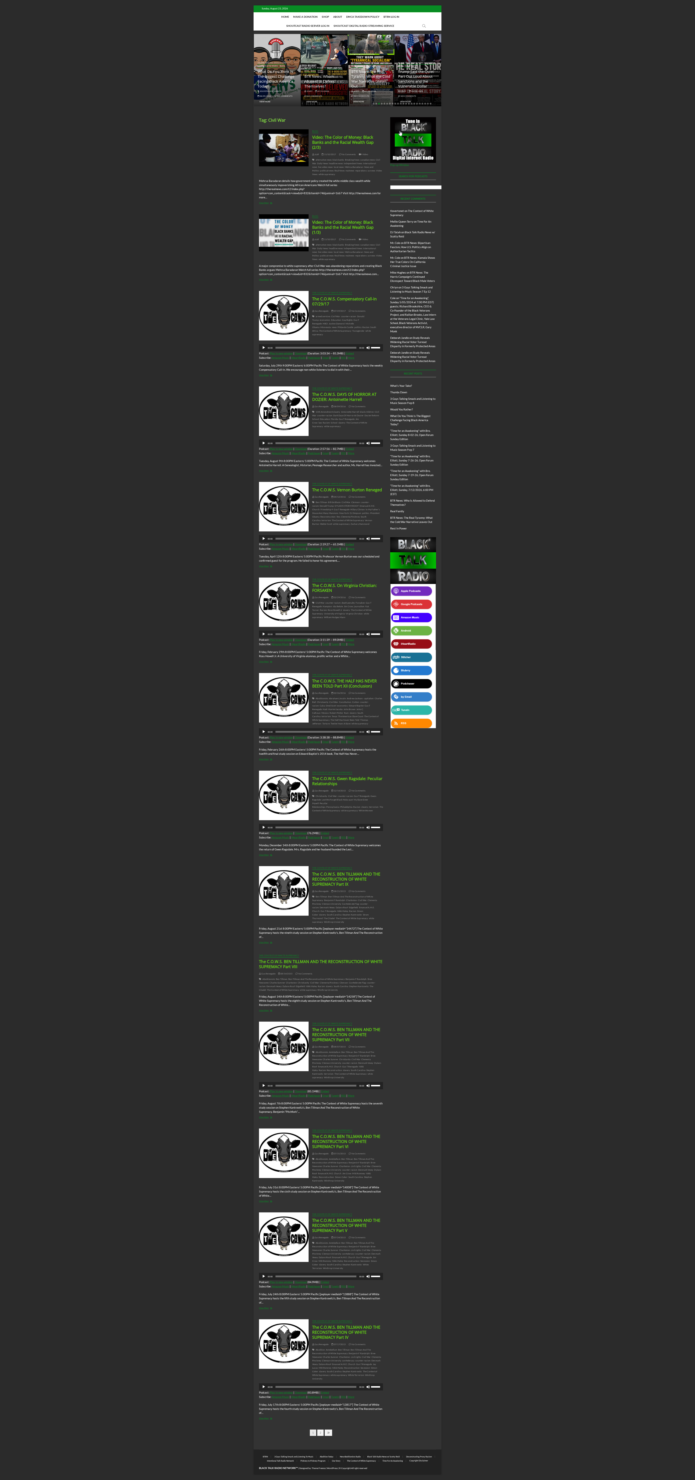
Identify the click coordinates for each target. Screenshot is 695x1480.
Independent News (353, 163)
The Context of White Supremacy (332, 292)
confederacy (348, 1253)
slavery (341, 422)
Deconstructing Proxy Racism (419, 1456)
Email (325, 357)
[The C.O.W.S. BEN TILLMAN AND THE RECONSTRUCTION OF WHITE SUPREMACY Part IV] (284, 1344)
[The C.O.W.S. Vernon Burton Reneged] (284, 506)
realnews (350, 170)
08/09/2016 (339, 406)
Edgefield (353, 907)
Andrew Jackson (355, 698)
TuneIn (335, 357)
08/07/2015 (339, 1046)
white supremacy (327, 174)
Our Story (336, 1461)
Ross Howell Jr (335, 610)
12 (403, 104)
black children (367, 411)
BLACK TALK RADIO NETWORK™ (278, 1468)
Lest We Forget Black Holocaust (337, 799)
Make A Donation (305, 16)
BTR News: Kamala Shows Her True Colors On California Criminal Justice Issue (412, 262)
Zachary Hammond (360, 524)
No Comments (273, 96)
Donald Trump (327, 505)
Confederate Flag (350, 903)
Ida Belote (338, 606)
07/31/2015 (339, 1153)
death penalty (348, 602)
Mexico (325, 713)
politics (358, 327)
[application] (321, 347)
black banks (338, 159)
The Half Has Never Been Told (344, 720)
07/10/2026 (282, 91)
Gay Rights (347, 320)
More (351, 357)
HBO (325, 323)
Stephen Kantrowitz (352, 914)
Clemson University (331, 903)
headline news (336, 163)
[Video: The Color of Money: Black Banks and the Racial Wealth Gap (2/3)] (284, 147)
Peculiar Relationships (320, 805)
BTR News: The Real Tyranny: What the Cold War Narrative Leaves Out (282, 79)
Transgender (358, 330)
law (320, 422)
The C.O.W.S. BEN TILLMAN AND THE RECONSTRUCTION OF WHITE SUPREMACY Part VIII (320, 964)
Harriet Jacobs (335, 709)
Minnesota (325, 327)
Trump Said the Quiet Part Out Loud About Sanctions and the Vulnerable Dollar (328, 79)
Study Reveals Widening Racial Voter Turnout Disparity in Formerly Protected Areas (412, 342)
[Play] (264, 348)
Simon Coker (341, 1177)
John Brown (349, 709)
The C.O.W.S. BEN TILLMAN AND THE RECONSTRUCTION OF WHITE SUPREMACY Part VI (346, 1141)
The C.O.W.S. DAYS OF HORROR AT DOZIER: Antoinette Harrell (344, 396)
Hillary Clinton (357, 509)
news (334, 327)
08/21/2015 (339, 891)
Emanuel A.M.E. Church (329, 1066)
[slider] (376, 347)
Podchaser (314, 357)
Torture (326, 723)
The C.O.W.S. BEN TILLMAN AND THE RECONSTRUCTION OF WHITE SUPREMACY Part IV (346, 1332)
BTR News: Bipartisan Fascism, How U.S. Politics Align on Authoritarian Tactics (410, 247)
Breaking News (352, 159)
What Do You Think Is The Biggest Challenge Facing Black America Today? (410, 420)
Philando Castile (345, 327)
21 (428, 104)
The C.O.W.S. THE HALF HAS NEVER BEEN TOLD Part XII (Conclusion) (344, 683)
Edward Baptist (356, 705)
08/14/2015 (286, 973)
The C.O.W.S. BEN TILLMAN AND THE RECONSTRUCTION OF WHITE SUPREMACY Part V (346, 1225)
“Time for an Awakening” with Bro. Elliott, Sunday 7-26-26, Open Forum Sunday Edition (411, 460)
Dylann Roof (342, 907)
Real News (339, 170)
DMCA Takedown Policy (362, 16)
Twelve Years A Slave (341, 723)
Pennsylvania (332, 807)
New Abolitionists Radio (350, 1456)
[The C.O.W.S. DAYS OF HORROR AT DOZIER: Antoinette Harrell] (284, 411)
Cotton (355, 702)
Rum (346, 713)
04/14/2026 (422, 91)
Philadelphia (346, 807)
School (334, 422)
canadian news (367, 159)
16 (414, 104)
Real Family (397, 511)
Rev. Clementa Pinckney (348, 516)
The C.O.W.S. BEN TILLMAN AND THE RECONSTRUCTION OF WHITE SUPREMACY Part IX (346, 879)
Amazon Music (280, 357)
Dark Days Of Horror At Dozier (348, 415)
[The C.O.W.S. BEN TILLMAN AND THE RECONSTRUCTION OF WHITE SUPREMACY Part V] (284, 1237)
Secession (365, 1261)
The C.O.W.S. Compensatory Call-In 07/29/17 (344, 301)
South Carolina (334, 914)
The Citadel (329, 918)
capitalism (369, 698)
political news (327, 170)
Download (301, 353)
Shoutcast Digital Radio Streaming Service (364, 25)
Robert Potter (336, 713)
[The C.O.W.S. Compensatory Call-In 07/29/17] (284, 315)
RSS (343, 357)
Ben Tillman (321, 502)
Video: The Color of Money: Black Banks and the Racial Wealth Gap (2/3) (343, 142)
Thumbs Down (398, 392)
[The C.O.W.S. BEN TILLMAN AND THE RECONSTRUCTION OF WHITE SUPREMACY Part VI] (284, 1153)
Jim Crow (348, 606)
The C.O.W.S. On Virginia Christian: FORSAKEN (344, 588)
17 (417, 104)
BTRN (278, 66)
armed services (323, 316)
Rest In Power (398, 528)
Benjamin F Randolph (334, 900)
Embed (350, 353)
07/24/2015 (339, 1237)
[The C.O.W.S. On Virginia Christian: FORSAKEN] (284, 602)
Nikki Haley (342, 911)
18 (420, 104)
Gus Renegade (321, 311)
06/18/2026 (329, 91)
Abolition (320, 1349)
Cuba (322, 705)
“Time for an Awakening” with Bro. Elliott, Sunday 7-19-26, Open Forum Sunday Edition (411, 475)
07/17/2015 (339, 1344)
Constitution (345, 702)
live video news (325, 167)
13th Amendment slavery (328, 411)
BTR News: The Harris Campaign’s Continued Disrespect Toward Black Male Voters (412, 276)
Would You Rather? (401, 409)
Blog (272, 66)
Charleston (351, 900)
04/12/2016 (339, 496)
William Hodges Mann (335, 617)
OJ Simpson (355, 513)
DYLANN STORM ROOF (347, 505)
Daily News (322, 163)
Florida (334, 419)
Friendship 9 (327, 509)
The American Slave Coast (350, 716)
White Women (366, 810)
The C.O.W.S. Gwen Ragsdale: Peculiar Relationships (347, 781)
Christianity (322, 702)
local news (339, 167)
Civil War (335, 316)
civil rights (356, 1166)
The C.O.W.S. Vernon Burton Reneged (347, 489)
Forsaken (360, 602)
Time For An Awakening (392, 1461)
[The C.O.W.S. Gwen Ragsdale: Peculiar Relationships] (284, 795)
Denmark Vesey (327, 907)
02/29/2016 (339, 597)
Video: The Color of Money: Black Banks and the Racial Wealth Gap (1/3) (343, 227)
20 (425, 104)
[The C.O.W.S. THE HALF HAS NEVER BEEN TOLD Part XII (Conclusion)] (284, 698)
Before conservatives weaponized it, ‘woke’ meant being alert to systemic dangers (374, 79)
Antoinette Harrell (350, 411)
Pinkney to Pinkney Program (312, 1461)
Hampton (327, 606)
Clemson (355, 502)
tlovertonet (397, 210)
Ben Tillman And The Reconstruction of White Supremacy (316, 979)
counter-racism (348, 316)
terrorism (326, 520)
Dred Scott (331, 705)
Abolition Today (326, 1456)
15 (411, 104)
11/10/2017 (330, 154)
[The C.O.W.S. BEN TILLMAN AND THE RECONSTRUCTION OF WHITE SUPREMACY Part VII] (284, 1046)
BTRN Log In (391, 16)
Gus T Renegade (347, 419)
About (337, 16)
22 (430, 104)
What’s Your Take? (401, 385)
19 (422, 104)
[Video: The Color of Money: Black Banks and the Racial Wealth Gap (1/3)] (284, 232)
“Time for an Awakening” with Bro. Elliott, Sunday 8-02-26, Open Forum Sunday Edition (411, 435)
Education (336, 320)
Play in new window (281, 353)
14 (409, 104)
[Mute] (368, 348)
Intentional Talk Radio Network (280, 1461)
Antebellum (334, 1052)
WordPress (332, 1468)
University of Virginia (334, 613)
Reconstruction (328, 516)
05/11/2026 (376, 91)
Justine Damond (337, 323)
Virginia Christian (354, 613)
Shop (325, 16)
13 (406, 104)
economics (325, 320)
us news (371, 170)
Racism (365, 327)
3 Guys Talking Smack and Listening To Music (293, 1456)
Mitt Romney (358, 1173)
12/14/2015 (339, 790)
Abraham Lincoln (337, 698)
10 (398, 104)
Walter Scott (326, 524)
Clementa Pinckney (329, 982)
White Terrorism (356, 1375)
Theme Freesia (318, 1468)
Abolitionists (322, 698)
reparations (361, 170)
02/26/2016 (339, 693)
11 (401, 104)
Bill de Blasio (334, 502)
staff (268, 91)
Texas (334, 716)
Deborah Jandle (399, 337)
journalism (359, 606)
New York (344, 513)
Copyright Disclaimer (418, 1460)
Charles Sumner (277, 982)
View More (270, 101)
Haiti (325, 709)
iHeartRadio (298, 357)
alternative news (324, 159)
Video (365, 154)
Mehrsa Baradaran (354, 167)
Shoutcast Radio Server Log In (307, 25)
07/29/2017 (339, 311)
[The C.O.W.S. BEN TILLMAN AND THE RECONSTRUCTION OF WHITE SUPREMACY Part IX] (284, 891)
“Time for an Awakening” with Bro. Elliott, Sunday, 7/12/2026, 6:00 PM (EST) (411, 490)
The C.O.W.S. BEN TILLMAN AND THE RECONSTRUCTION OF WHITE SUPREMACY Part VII (346, 1034)
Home (285, 16)
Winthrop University (334, 922)
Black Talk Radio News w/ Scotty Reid (383, 1456)
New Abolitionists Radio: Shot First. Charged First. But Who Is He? (423, 79)
